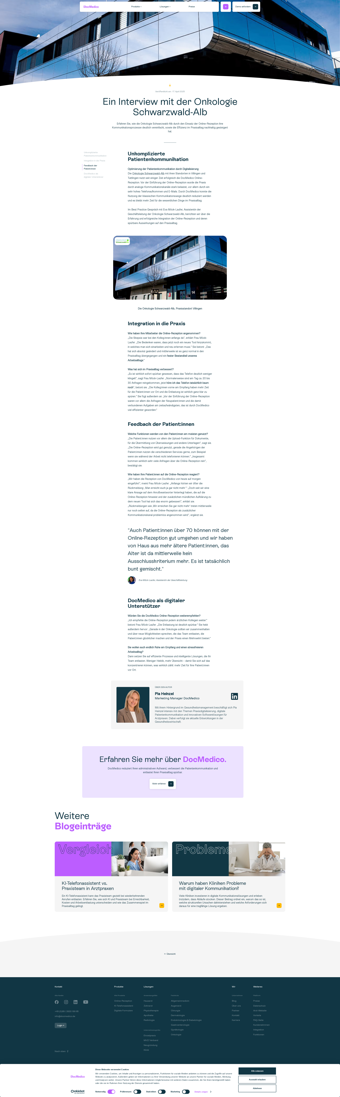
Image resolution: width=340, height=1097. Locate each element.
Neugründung (150, 1045)
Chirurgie (175, 1010)
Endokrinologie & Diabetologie (186, 1020)
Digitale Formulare (123, 1010)
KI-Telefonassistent (123, 1006)
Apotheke (148, 1015)
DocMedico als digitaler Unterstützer (93, 175)
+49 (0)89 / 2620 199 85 (66, 1011)
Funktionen (258, 1034)
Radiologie (149, 1020)
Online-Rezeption (123, 1001)
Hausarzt (148, 1001)
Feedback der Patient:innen (90, 167)
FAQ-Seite (258, 1020)
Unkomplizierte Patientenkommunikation (95, 154)
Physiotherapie (151, 1010)
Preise (256, 1001)
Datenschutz (259, 1006)
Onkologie (176, 1034)
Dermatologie (178, 1015)
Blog (234, 1001)
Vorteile (257, 1015)
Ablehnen (257, 1088)
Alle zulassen (257, 1071)
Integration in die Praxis (94, 161)
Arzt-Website (260, 1010)
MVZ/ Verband (151, 1040)
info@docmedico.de (65, 1016)
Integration (258, 1030)
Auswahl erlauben (257, 1080)
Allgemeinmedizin (180, 1001)
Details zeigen (201, 1092)
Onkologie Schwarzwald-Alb (148, 173)
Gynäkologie (177, 1030)
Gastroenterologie (180, 1025)
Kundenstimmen (261, 1025)
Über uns (236, 1006)
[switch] (135, 1091)
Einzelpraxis (150, 1035)
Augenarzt (176, 1006)
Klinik (146, 1050)
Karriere (236, 1020)
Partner (235, 1010)
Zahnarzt (148, 1006)
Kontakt (235, 1015)
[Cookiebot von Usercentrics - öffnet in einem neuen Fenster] (77, 1092)
